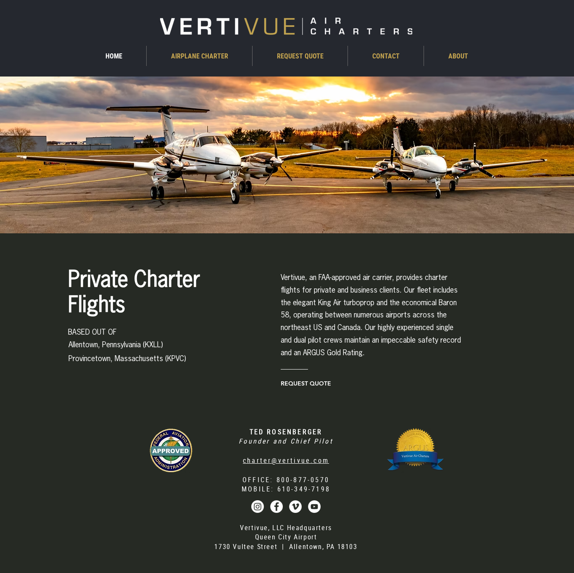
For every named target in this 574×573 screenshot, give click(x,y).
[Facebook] (276, 506)
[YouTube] (314, 506)
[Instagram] (257, 506)
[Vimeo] (295, 506)
